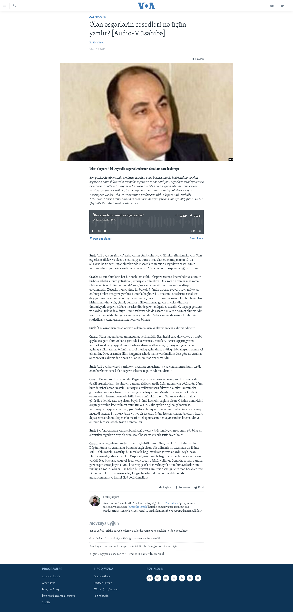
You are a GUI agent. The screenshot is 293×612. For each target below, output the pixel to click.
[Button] (198, 59)
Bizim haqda (101, 596)
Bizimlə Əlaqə (102, 576)
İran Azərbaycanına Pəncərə (58, 596)
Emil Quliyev (96, 42)
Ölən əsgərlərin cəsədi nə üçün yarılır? (118, 215)
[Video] (282, 5)
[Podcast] (190, 578)
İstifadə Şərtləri (103, 583)
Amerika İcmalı (138, 507)
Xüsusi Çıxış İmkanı (106, 589)
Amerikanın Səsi (106, 219)
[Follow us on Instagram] (157, 578)
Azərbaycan (97, 16)
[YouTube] (272, 5)
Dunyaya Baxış (50, 589)
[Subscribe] (198, 578)
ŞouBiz (46, 602)
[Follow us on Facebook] (149, 578)
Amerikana (172, 503)
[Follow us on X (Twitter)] (174, 578)
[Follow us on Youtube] (166, 578)
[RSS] (182, 578)
